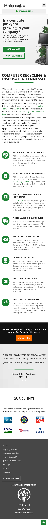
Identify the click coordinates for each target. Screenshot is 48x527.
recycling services (10, 449)
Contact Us (24, 338)
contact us (7, 472)
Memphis (39, 106)
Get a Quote (13, 49)
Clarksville (35, 111)
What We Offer (14, 56)
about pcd (7, 464)
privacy (6, 468)
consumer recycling (11, 453)
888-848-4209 (25, 11)
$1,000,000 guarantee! (21, 182)
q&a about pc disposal (12, 461)
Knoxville (17, 109)
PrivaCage (19, 200)
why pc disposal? (10, 457)
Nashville (5, 109)
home (5, 445)
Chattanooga (24, 111)
